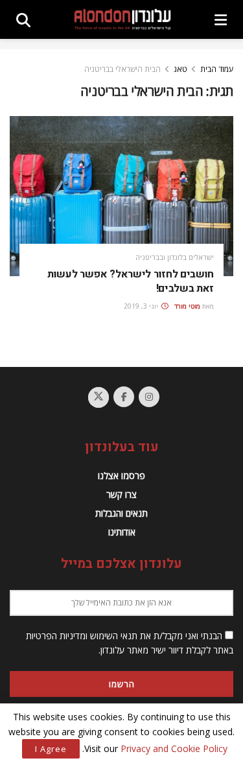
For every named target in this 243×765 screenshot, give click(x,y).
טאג (180, 69)
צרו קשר (121, 494)
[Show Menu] (220, 19)
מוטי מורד (187, 306)
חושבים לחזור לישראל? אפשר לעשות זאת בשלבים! (130, 281)
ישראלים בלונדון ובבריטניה (174, 257)
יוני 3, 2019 (142, 306)
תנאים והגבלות (121, 513)
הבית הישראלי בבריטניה (122, 69)
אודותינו (121, 532)
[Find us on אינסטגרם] (149, 396)
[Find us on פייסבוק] (123, 396)
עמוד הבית (216, 69)
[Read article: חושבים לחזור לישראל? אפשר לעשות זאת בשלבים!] (121, 196)
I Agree (51, 749)
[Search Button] (23, 19)
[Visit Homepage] (122, 19)
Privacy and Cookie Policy (174, 748)
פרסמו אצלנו (121, 475)
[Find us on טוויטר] (98, 397)
